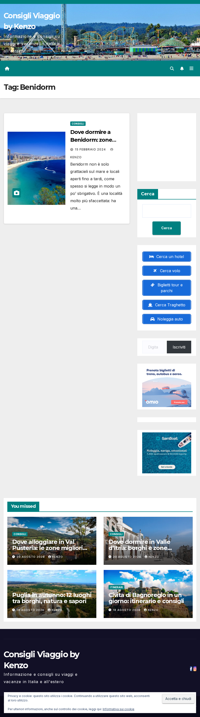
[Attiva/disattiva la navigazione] (191, 68)
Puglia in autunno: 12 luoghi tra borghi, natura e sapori (51, 598)
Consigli (78, 123)
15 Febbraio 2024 (91, 149)
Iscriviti (179, 347)
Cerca (147, 194)
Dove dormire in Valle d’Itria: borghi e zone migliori (139, 548)
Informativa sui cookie (118, 709)
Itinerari (116, 587)
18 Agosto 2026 (127, 610)
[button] (172, 68)
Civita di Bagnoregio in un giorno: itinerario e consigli (146, 598)
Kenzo (57, 556)
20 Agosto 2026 (31, 556)
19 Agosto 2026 (31, 610)
